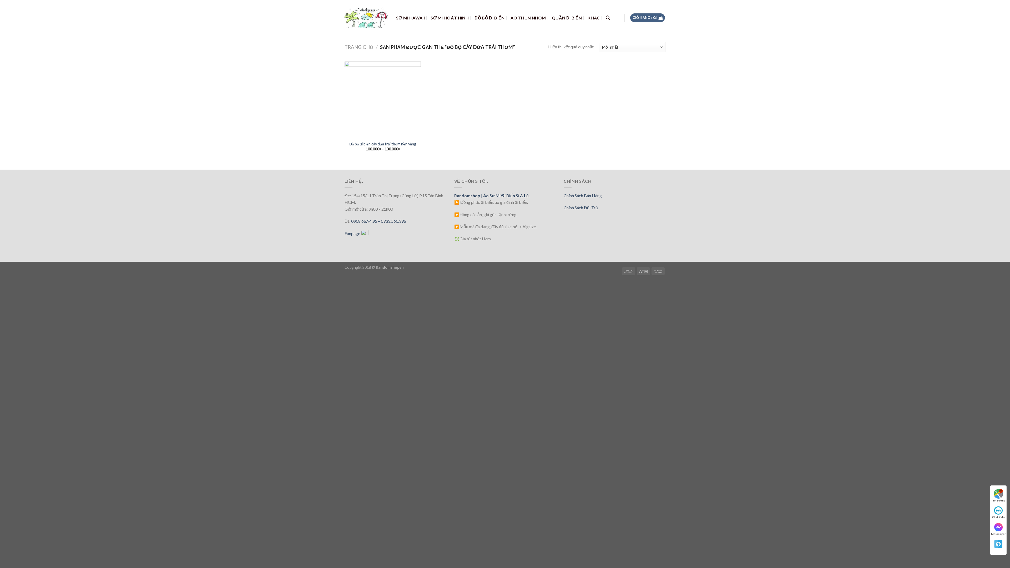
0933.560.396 (393, 221)
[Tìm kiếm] (608, 18)
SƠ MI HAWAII (410, 17)
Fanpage (353, 233)
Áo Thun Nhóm (528, 17)
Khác (594, 17)
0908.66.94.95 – (366, 221)
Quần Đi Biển (567, 17)
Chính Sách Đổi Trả (581, 207)
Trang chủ (359, 47)
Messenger (998, 533)
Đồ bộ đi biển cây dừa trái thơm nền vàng (382, 144)
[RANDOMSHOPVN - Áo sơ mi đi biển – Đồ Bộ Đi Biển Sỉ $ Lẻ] (366, 18)
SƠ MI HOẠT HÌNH (450, 17)
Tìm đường (998, 500)
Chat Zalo (998, 517)
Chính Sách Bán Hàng (583, 195)
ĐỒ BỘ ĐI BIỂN (489, 17)
